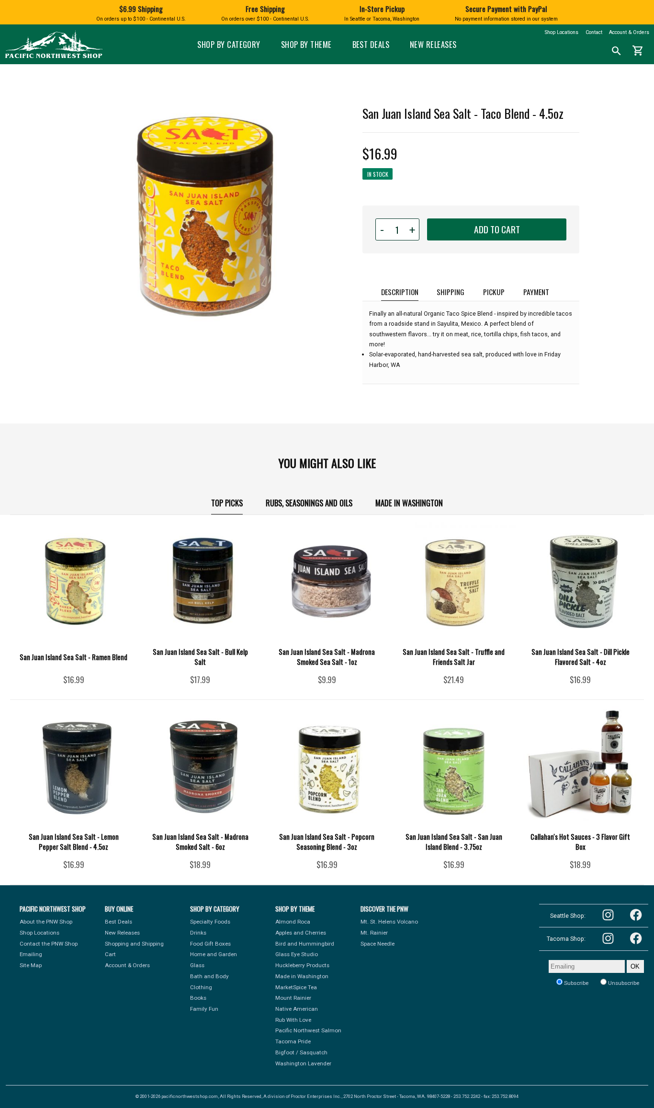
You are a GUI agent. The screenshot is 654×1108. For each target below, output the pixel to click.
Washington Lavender (303, 1063)
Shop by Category (228, 44)
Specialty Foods (210, 921)
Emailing (31, 954)
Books (198, 997)
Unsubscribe (623, 983)
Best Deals (371, 44)
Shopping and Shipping (134, 943)
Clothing (201, 987)
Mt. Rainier (374, 932)
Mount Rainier (293, 997)
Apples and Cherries (300, 932)
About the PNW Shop (46, 921)
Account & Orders (629, 32)
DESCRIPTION (399, 291)
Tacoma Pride (293, 1041)
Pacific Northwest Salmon (308, 1030)
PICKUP (494, 291)
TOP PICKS (227, 503)
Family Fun (204, 1008)
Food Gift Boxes (210, 943)
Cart (110, 954)
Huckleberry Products (302, 965)
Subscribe (575, 983)
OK (635, 966)
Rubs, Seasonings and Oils (309, 503)
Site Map (31, 965)
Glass (197, 965)
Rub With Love (293, 1020)
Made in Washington (409, 503)
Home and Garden (213, 954)
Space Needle (378, 943)
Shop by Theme (306, 44)
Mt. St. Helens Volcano (389, 921)
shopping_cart (638, 51)
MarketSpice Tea (296, 987)
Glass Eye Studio (296, 954)
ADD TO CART (497, 229)
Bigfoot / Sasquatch (301, 1052)
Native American (296, 1008)
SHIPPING (450, 291)
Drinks (198, 932)
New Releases (433, 44)
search (616, 51)
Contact (594, 32)
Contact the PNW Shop (49, 943)
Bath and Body (209, 976)
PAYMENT (536, 291)
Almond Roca (292, 921)
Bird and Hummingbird (304, 943)
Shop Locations (561, 32)
